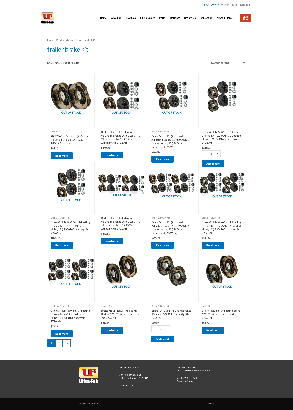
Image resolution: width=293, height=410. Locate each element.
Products (131, 18)
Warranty (175, 18)
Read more (61, 155)
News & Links (224, 18)
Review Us (190, 18)
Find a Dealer (147, 18)
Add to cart (162, 339)
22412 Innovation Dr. (130, 374)
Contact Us (206, 18)
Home (103, 18)
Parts (162, 18)
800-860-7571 (212, 4)
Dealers (210, 404)
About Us (116, 18)
